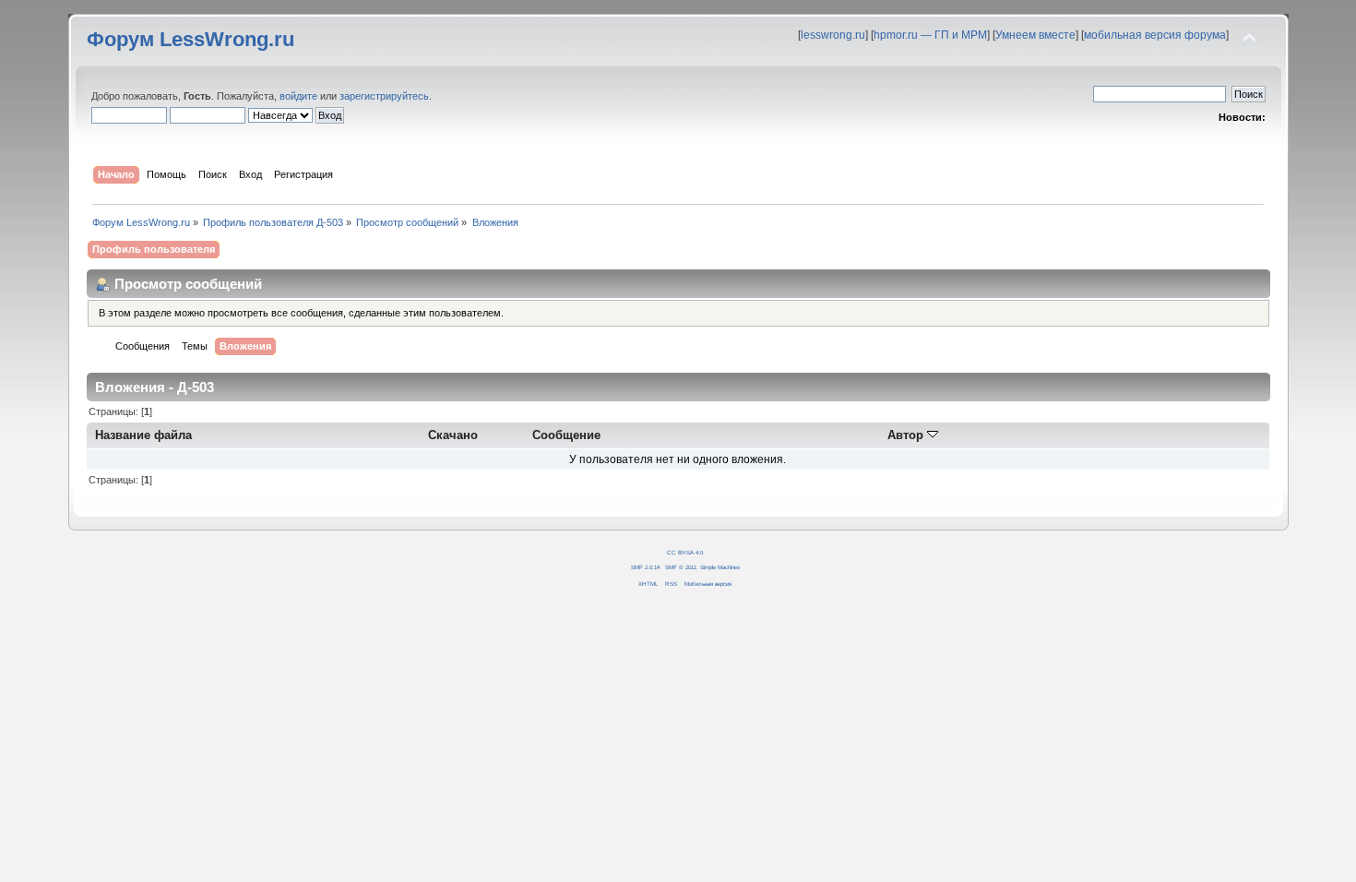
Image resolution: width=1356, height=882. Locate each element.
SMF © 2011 (680, 567)
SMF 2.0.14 (645, 567)
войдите (298, 95)
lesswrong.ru (833, 35)
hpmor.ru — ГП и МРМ (930, 35)
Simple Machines (720, 567)
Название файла (143, 435)
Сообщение (566, 435)
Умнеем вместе (1035, 35)
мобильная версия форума (1155, 35)
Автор (907, 435)
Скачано (453, 435)
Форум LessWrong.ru (190, 39)
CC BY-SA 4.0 (685, 552)
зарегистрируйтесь (384, 95)
